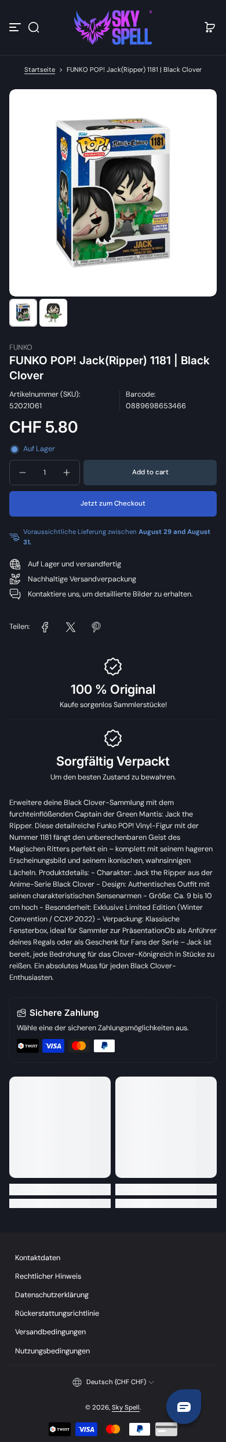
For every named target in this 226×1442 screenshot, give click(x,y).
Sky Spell (126, 1407)
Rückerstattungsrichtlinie (57, 1313)
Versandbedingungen (50, 1332)
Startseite (39, 69)
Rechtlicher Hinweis (48, 1276)
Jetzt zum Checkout (113, 503)
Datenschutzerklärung (52, 1295)
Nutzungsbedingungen (52, 1351)
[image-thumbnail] (23, 313)
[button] (33, 27)
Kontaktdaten (37, 1257)
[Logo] (113, 27)
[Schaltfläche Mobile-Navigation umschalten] (16, 27)
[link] (45, 627)
